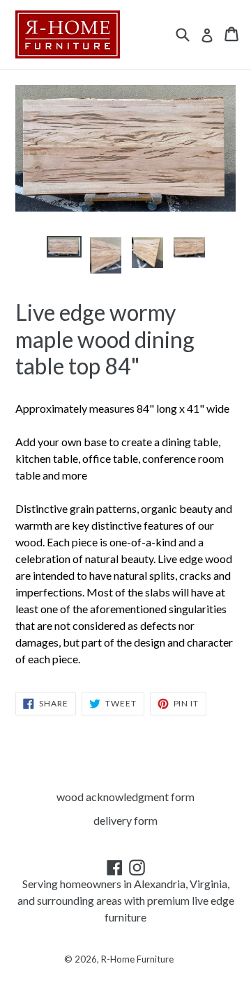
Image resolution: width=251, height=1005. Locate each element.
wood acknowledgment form (125, 796)
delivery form (125, 820)
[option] (64, 246)
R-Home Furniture (137, 959)
